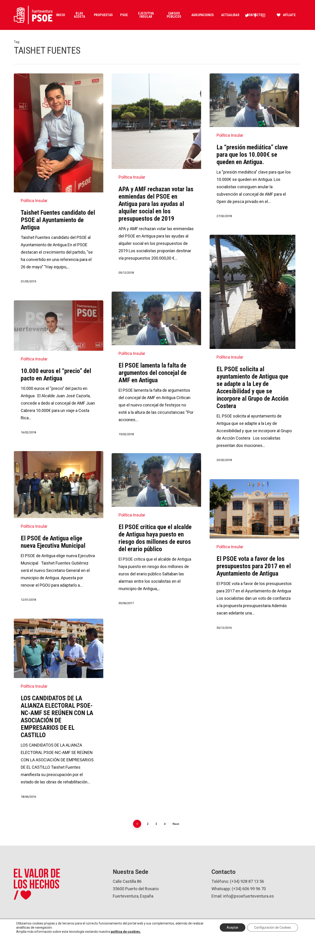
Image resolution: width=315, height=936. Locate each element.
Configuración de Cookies (272, 927)
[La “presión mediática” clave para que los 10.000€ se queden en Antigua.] (254, 149)
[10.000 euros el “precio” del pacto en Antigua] (58, 371)
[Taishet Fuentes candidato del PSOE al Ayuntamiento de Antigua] (58, 182)
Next (175, 824)
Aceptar (232, 927)
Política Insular (34, 200)
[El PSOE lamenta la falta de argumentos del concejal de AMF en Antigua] (156, 368)
